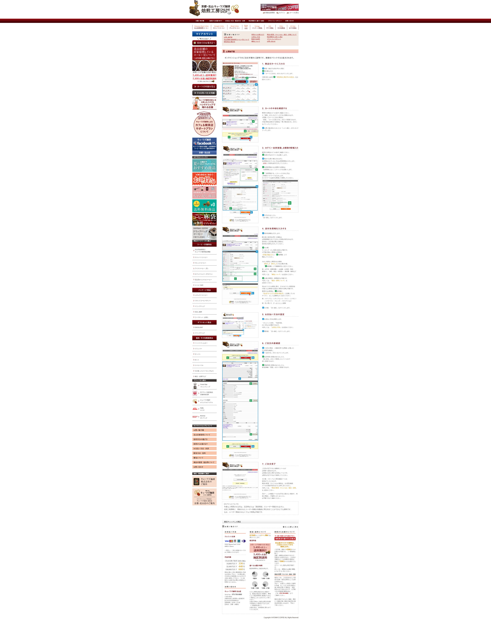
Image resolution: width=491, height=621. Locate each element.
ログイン (282, 13)
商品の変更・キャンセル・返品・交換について (282, 34)
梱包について (256, 41)
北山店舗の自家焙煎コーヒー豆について (236, 39)
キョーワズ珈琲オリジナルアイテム (206, 401)
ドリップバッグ (200, 306)
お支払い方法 (256, 37)
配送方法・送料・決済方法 (235, 21)
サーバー (197, 354)
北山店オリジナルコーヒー (203, 279)
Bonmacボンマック (203, 417)
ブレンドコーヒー (200, 263)
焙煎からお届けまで (215, 21)
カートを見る (294, 13)
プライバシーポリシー (275, 21)
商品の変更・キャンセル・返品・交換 (284, 488)
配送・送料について (278, 280)
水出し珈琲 (198, 312)
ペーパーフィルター (201, 343)
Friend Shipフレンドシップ (205, 386)
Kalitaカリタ (202, 409)
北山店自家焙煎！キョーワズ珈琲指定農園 (202, 251)
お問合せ (289, 21)
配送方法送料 (256, 39)
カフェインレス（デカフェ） (204, 274)
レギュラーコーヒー (201, 295)
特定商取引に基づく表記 (256, 21)
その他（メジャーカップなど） (205, 371)
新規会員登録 (270, 13)
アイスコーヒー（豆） (202, 268)
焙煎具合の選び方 (229, 41)
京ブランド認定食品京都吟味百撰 (206, 393)
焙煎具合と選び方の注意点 (285, 77)
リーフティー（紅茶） (202, 317)
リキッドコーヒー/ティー (203, 300)
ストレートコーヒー (201, 257)
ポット (197, 360)
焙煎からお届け (287, 569)
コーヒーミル (199, 365)
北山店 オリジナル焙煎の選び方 (273, 293)
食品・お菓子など (200, 376)
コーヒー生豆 (199, 285)
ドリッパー (198, 348)
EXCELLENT (199, 327)
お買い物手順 (199, 21)
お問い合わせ (271, 41)
